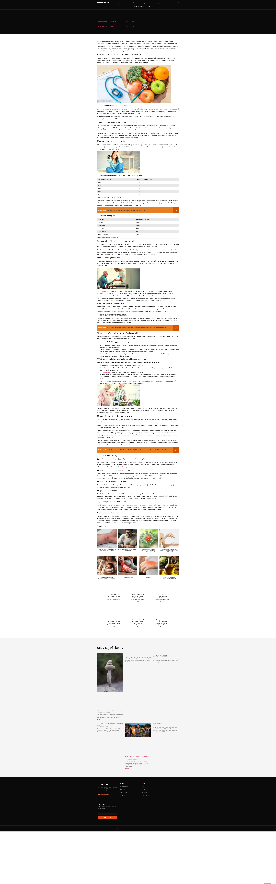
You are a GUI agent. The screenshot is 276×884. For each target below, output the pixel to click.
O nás (143, 786)
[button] (178, 2)
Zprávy (148, 6)
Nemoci (150, 3)
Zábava (171, 3)
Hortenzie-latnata (129, 653)
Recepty (156, 3)
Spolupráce (144, 792)
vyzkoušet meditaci (102, 311)
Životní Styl (122, 799)
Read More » (99, 719)
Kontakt (143, 789)
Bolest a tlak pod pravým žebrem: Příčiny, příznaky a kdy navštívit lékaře (164, 654)
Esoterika (124, 3)
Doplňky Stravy (115, 3)
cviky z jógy (124, 467)
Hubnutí (132, 3)
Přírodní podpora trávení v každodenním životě (109, 711)
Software (164, 3)
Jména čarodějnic (157, 723)
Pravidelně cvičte (105, 372)
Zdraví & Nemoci (124, 786)
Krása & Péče (123, 789)
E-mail (99, 812)
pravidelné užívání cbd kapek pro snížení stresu (125, 311)
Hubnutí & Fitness (124, 792)
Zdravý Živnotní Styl (139, 6)
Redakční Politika (146, 795)
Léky (143, 3)
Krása (137, 3)
